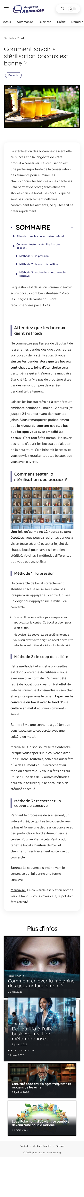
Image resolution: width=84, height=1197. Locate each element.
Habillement (16, 976)
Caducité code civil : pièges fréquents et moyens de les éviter (41, 1085)
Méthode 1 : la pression (34, 256)
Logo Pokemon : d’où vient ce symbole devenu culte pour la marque (40, 1123)
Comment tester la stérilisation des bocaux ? (38, 246)
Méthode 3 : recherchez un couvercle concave (42, 274)
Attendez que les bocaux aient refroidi (40, 236)
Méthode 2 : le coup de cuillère (38, 264)
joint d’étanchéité (47, 367)
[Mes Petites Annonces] (28, 9)
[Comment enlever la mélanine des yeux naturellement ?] (42, 966)
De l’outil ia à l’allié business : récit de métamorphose (32, 1033)
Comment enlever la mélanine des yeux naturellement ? (41, 983)
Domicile (13, 75)
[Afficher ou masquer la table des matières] (61, 227)
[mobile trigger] (7, 9)
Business (18, 1024)
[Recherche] (62, 9)
